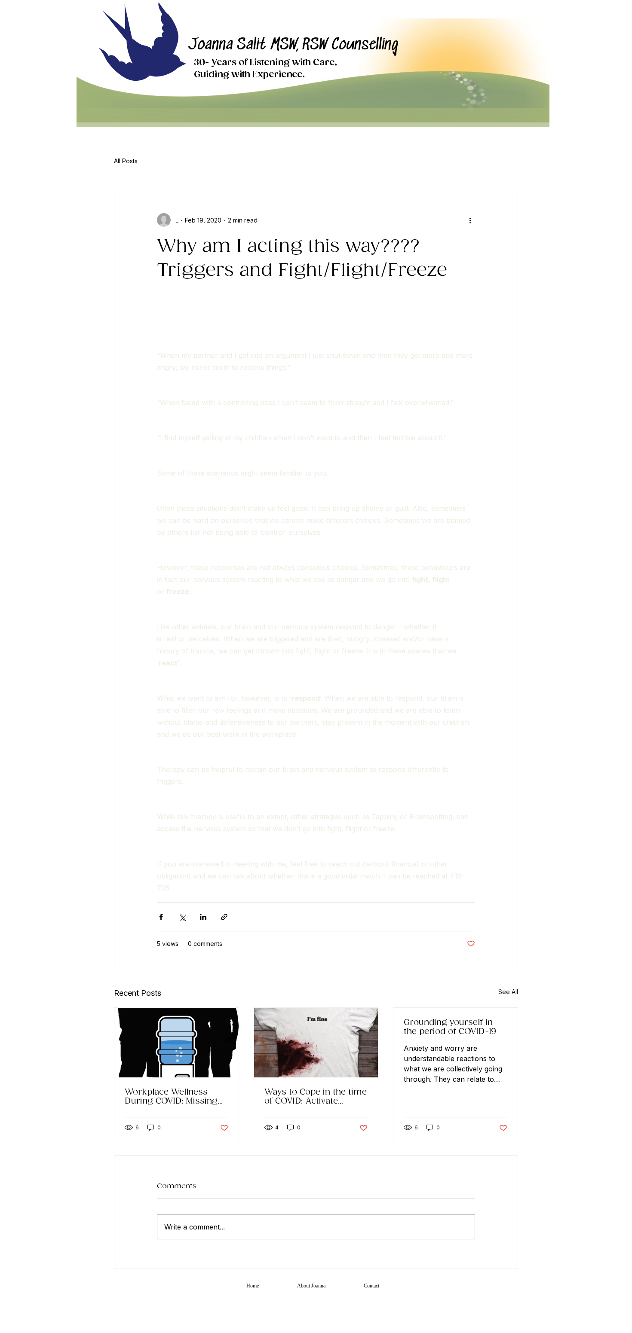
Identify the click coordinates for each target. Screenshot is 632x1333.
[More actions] (470, 220)
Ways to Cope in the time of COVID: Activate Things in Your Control (315, 1097)
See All (508, 991)
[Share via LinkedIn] (203, 917)
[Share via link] (224, 917)
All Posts (126, 161)
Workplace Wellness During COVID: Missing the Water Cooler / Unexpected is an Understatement (171, 1097)
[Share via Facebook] (161, 917)
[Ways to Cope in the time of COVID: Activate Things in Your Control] (316, 1042)
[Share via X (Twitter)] (182, 917)
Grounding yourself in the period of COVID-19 (450, 1027)
